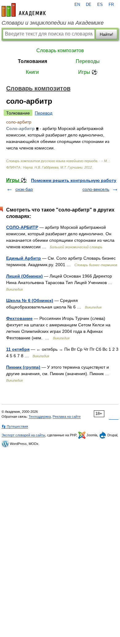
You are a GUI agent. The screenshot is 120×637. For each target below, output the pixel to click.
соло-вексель (95, 189)
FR (111, 4)
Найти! (106, 34)
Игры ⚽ (88, 72)
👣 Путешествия (15, 426)
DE (88, 4)
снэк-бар (24, 189)
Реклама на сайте (67, 416)
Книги (32, 72)
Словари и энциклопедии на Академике (53, 23)
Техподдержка (40, 416)
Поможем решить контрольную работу (73, 180)
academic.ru (24, 10)
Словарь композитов (60, 50)
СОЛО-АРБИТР (22, 227)
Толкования (32, 61)
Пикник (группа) (23, 367)
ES (100, 4)
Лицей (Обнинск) (24, 276)
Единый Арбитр (23, 258)
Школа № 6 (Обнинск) (29, 300)
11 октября (18, 349)
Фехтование (19, 318)
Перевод (43, 113)
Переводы (88, 61)
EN (77, 4)
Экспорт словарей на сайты (23, 435)
